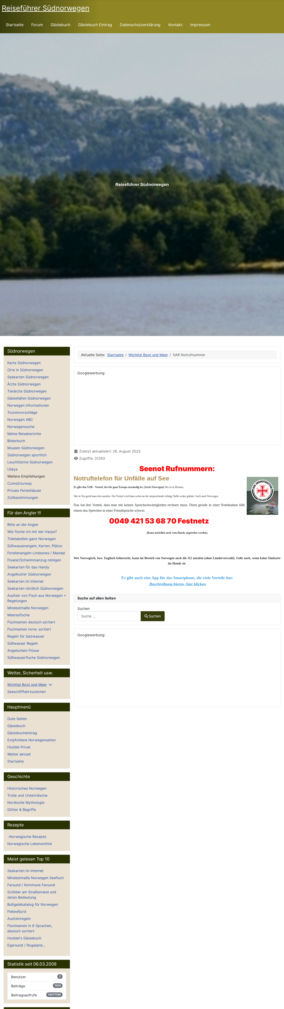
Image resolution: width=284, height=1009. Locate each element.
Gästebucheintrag (22, 733)
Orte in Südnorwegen (25, 370)
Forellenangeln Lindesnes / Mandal (36, 553)
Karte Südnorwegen (24, 363)
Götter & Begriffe (21, 809)
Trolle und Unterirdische (27, 795)
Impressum (200, 24)
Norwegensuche (20, 426)
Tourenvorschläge (22, 412)
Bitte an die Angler (22, 524)
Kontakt (175, 24)
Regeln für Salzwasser (25, 636)
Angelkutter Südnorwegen (29, 574)
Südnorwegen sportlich (26, 455)
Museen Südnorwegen (25, 448)
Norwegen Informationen (28, 405)
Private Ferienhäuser (24, 490)
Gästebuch (60, 24)
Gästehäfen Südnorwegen (29, 398)
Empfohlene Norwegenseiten (31, 740)
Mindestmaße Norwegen (27, 608)
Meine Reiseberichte (24, 433)
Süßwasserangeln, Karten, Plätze (34, 546)
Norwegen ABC (20, 419)
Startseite (15, 24)
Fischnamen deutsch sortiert (31, 622)
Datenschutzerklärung (140, 24)
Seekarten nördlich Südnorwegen (35, 588)
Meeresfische (18, 615)
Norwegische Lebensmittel (29, 843)
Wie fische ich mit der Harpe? (32, 531)
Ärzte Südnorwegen (24, 384)
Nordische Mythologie (25, 802)
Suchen (83, 608)
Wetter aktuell (19, 754)
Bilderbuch (16, 441)
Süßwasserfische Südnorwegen (33, 657)
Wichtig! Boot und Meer (27, 684)
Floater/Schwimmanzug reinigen (34, 560)
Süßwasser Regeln (22, 643)
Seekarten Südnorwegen (28, 377)
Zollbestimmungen (22, 497)
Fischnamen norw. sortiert (29, 629)
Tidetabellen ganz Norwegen (31, 539)
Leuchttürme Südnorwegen (30, 462)
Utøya (12, 469)
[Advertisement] (177, 410)
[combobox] (109, 616)
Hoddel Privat (18, 747)
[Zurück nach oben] (276, 1000)
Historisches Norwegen (26, 788)
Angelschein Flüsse (23, 650)
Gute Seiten (17, 718)
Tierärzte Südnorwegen (27, 391)
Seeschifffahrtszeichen (26, 691)
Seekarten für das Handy (28, 567)
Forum (37, 24)
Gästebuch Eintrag (95, 24)
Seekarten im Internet (25, 581)
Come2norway (19, 483)
